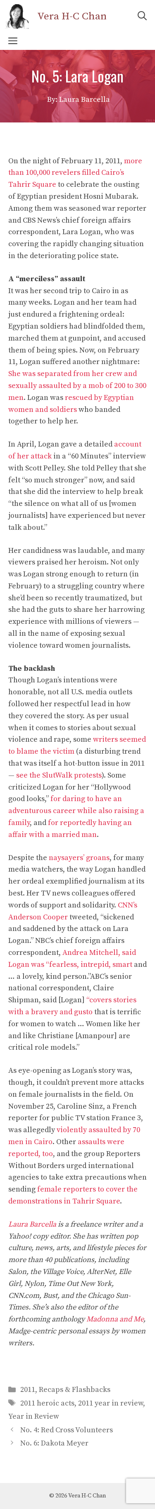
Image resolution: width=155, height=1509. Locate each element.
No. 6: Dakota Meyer (54, 1443)
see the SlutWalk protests (59, 775)
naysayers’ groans (79, 858)
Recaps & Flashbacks (74, 1389)
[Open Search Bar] (142, 16)
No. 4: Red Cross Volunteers (66, 1430)
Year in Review (33, 1416)
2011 (27, 1389)
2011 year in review (110, 1403)
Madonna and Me (114, 1319)
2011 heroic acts (47, 1403)
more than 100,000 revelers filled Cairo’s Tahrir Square (75, 173)
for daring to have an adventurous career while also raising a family (76, 810)
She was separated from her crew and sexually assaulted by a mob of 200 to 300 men (77, 385)
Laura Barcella (32, 1224)
